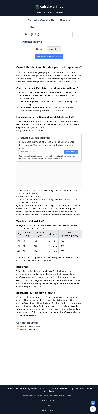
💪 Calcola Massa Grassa (28, 326)
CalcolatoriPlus (17, 388)
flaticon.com (66, 388)
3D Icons (46, 405)
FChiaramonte (49, 410)
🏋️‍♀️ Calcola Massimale (26, 329)
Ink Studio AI (48, 400)
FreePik (53, 388)
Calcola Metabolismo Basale (49, 56)
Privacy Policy (79, 388)
